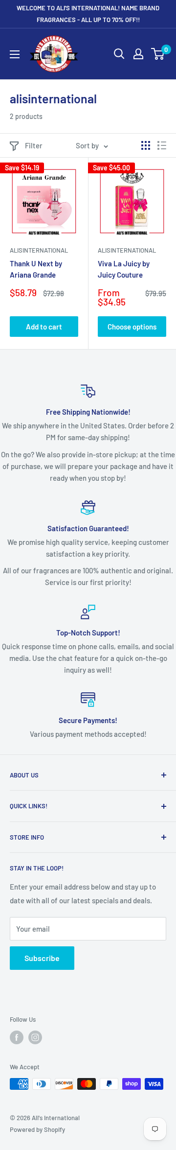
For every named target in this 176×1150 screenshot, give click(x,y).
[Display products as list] (161, 145)
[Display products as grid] (145, 145)
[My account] (138, 53)
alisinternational (39, 250)
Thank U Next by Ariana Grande (36, 269)
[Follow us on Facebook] (16, 1037)
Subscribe (42, 957)
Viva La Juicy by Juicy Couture (124, 269)
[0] (158, 54)
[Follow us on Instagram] (35, 1037)
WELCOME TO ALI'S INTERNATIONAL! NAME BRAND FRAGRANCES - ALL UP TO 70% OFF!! (88, 13)
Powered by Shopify (37, 1129)
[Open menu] (15, 54)
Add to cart (44, 326)
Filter (34, 145)
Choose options (132, 326)
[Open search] (119, 53)
